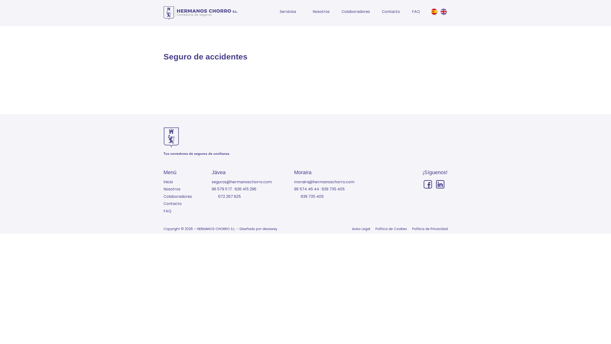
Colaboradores (356, 11)
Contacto (391, 11)
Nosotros (321, 11)
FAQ (416, 11)
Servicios (288, 11)
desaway (270, 228)
